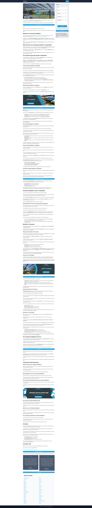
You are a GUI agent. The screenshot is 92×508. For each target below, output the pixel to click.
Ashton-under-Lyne (25, 449)
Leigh (40, 494)
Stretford (25, 499)
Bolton (40, 491)
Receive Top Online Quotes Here (39, 451)
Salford (25, 498)
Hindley (40, 498)
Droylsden (36, 449)
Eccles (40, 478)
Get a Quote (38, 13)
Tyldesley (40, 492)
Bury (39, 483)
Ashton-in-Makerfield (41, 500)
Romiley (25, 484)
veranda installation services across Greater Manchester (40, 36)
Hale (39, 484)
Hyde (32, 449)
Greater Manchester (26, 491)
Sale (39, 477)
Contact (67, 1)
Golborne (40, 499)
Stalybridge (29, 449)
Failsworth (25, 483)
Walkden (40, 486)
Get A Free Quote (39, 472)
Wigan (40, 501)
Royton (25, 490)
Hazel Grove (25, 492)
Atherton (40, 493)
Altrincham (40, 485)
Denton (34, 449)
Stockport (25, 489)
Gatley (25, 497)
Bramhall (25, 496)
